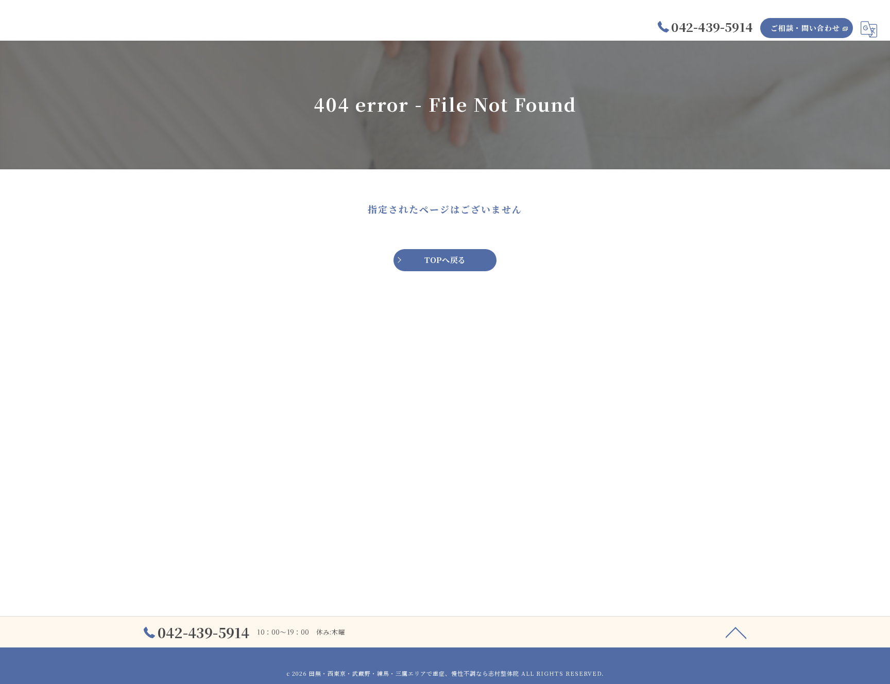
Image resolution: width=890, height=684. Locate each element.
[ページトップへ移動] (736, 632)
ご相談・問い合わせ (805, 28)
